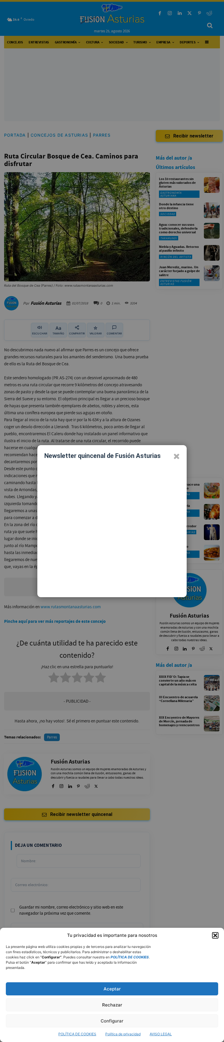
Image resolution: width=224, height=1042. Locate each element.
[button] (215, 935)
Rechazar (112, 1005)
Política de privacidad (123, 1034)
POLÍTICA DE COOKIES (77, 1034)
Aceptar (112, 989)
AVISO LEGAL (161, 1034)
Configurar (112, 1021)
